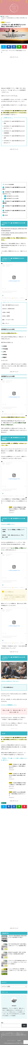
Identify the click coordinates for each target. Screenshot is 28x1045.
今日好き (2, 22)
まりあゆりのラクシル (11, 1043)
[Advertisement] (14, 72)
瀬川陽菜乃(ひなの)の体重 (11, 198)
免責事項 (19, 1040)
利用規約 (18, 1034)
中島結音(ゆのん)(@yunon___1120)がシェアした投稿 (13, 495)
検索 (2, 1022)
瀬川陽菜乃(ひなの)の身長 (11, 196)
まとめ (5, 215)
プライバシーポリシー (10, 1034)
